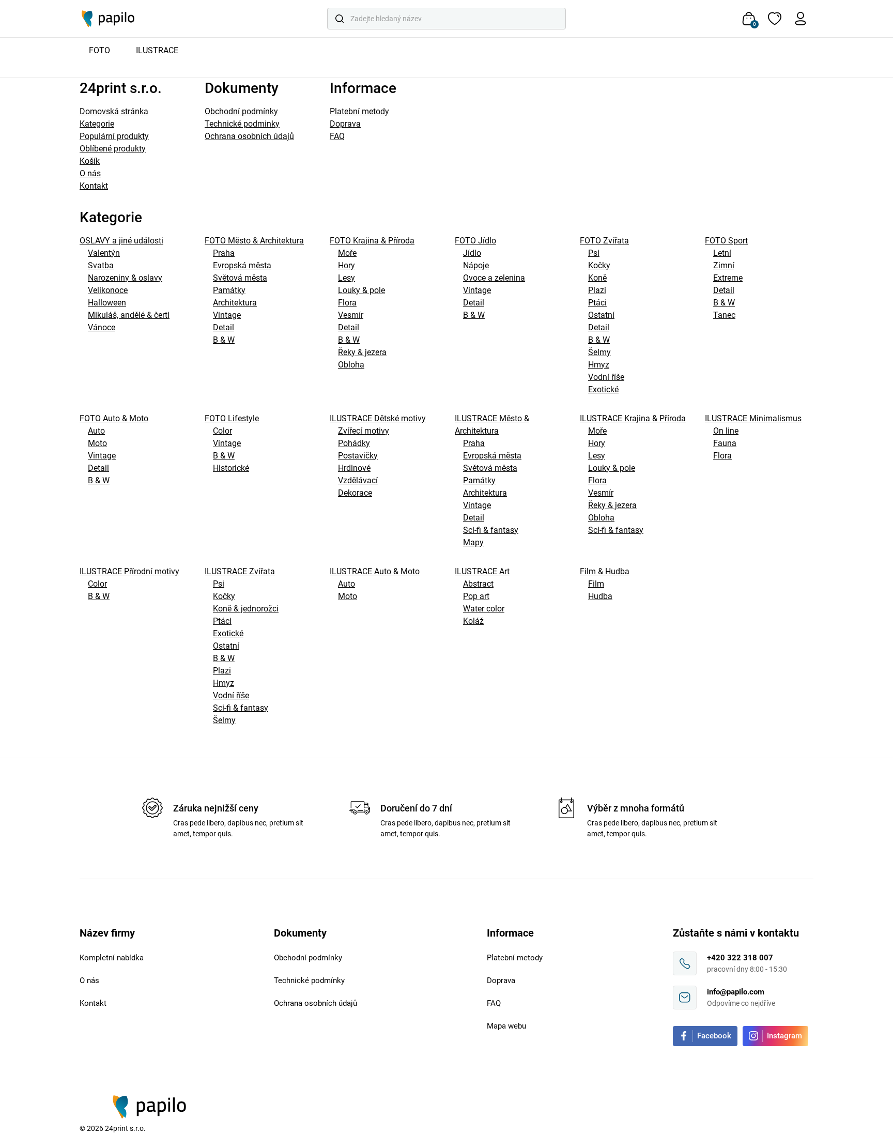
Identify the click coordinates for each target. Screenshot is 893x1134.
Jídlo (472, 253)
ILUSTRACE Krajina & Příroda (633, 418)
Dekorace (355, 493)
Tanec (724, 315)
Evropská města (242, 265)
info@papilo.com (735, 992)
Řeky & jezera (362, 352)
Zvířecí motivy (363, 431)
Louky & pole (361, 290)
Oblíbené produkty (113, 149)
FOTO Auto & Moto (114, 418)
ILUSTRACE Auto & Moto (375, 571)
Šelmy (599, 352)
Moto (97, 443)
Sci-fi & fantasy (490, 530)
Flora (347, 303)
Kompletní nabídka (112, 957)
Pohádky (354, 443)
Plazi (597, 290)
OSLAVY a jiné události (121, 241)
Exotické (603, 389)
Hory (346, 265)
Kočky (599, 265)
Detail (223, 327)
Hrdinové (354, 468)
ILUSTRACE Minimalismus (753, 418)
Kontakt (94, 186)
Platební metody (359, 111)
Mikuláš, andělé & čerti (129, 315)
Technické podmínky (309, 980)
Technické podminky (242, 124)
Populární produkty (114, 136)
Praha (224, 253)
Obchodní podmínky (241, 111)
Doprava (345, 124)
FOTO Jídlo (475, 241)
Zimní (723, 265)
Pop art (476, 596)
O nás (90, 173)
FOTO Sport (726, 241)
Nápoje (476, 265)
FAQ (337, 136)
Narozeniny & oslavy (125, 278)
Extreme (728, 278)
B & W (224, 340)
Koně (597, 278)
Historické (231, 468)
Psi (593, 253)
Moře (347, 253)
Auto (96, 431)
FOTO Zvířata (604, 241)
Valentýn (104, 253)
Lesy (346, 278)
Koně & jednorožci (246, 609)
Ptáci (597, 303)
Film (596, 584)
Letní (722, 253)
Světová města (240, 278)
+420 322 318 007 (740, 957)
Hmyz (598, 365)
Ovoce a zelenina (494, 278)
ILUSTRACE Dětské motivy (378, 418)
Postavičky (358, 456)
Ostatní (601, 315)
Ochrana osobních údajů (249, 136)
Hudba (600, 596)
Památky (229, 290)
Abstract (478, 584)
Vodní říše (606, 377)
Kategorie (97, 124)
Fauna (724, 443)
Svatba (101, 265)
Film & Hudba (604, 571)
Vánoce (101, 327)
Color (222, 431)
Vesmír (350, 315)
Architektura (235, 303)
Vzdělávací (358, 480)
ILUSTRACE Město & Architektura (492, 424)
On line (725, 431)
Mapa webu (506, 1026)
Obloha (351, 365)
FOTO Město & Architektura (254, 241)
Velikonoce (108, 290)
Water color (483, 609)
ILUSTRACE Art (482, 571)
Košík (90, 161)
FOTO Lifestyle (232, 418)
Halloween (107, 303)
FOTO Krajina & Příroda (372, 241)
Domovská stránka (114, 111)
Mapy (473, 542)
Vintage (227, 315)
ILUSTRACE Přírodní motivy (129, 571)
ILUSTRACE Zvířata (240, 571)
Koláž (473, 621)
